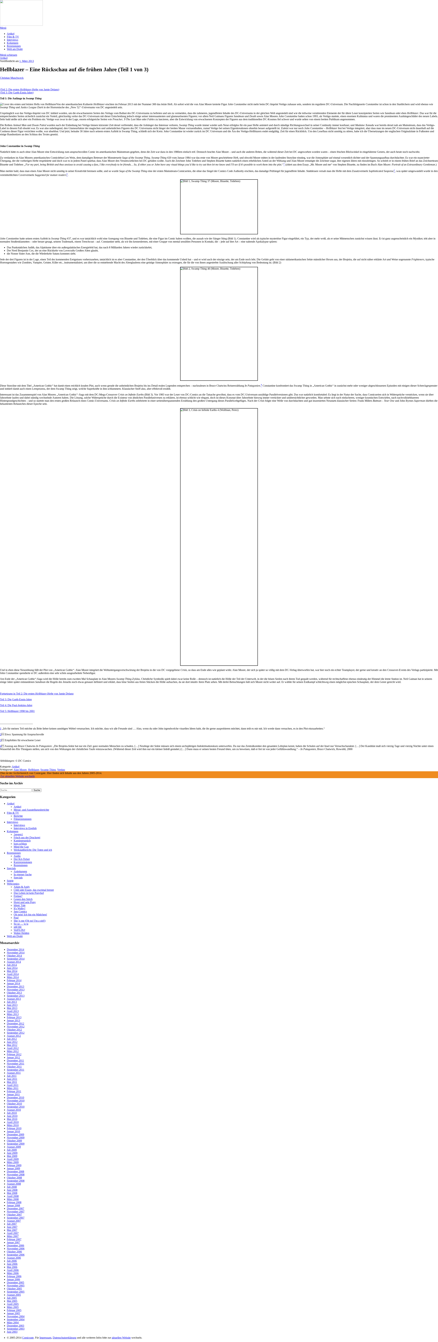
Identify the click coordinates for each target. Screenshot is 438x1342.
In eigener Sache (23, 874)
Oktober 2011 (14, 1066)
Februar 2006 (14, 1276)
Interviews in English (25, 828)
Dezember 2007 (15, 1208)
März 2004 (13, 1322)
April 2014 (13, 974)
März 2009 (13, 1162)
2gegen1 (18, 834)
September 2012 (15, 1032)
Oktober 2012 (14, 1029)
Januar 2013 (13, 1020)
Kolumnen (12, 42)
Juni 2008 (12, 1190)
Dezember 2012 (15, 1023)
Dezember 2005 (15, 1282)
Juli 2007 (12, 1223)
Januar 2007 (13, 1242)
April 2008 (13, 1196)
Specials (11, 868)
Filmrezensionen (22, 819)
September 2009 (15, 1143)
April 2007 (13, 1233)
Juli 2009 (12, 1149)
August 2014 (14, 961)
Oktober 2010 (14, 1103)
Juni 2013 (12, 1005)
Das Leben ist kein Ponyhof (29, 893)
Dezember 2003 (15, 1325)
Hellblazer (33, 769)
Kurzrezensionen (23, 862)
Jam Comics (20, 911)
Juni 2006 (12, 1264)
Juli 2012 (12, 1038)
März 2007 (13, 1236)
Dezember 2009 (15, 1134)
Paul (16, 917)
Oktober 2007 (14, 1214)
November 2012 (15, 1026)
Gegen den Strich (23, 899)
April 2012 (13, 1048)
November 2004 (15, 1316)
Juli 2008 (12, 1186)
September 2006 (15, 1254)
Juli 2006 (12, 1260)
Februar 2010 (14, 1128)
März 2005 (13, 1307)
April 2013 (13, 1011)
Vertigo (61, 769)
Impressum (45, 1337)
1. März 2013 (26, 61)
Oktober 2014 (14, 955)
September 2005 (15, 1291)
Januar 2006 (13, 1279)
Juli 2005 (12, 1297)
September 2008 (15, 1180)
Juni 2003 (12, 1331)
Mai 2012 (12, 1045)
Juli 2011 (12, 1075)
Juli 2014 (12, 964)
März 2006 (13, 1273)
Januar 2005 (13, 1313)
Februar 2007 (14, 1239)
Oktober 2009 (14, 1140)
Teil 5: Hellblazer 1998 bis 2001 (17, 711)
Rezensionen (14, 46)
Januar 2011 (13, 1094)
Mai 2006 (12, 1267)
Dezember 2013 (15, 986)
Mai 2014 (12, 971)
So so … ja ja (21, 923)
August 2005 (14, 1294)
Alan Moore (20, 769)
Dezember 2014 (15, 949)
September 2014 (15, 958)
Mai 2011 (12, 1082)
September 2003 (15, 1328)
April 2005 (13, 1304)
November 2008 (15, 1174)
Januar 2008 (13, 1205)
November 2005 (15, 1285)
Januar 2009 (13, 1168)
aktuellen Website (121, 1337)
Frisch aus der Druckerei (27, 837)
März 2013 (13, 1014)
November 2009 (15, 1137)
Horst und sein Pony (25, 902)
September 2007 (15, 1217)
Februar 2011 (14, 1091)
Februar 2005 (14, 1310)
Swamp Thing (48, 769)
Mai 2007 (12, 1230)
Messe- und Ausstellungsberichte (31, 809)
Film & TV (13, 36)
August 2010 (14, 1109)
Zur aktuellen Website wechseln (17, 776)
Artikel (10, 33)
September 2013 (15, 995)
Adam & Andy (22, 886)
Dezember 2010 (15, 1097)
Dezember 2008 (15, 1171)
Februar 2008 (14, 1202)
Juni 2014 (12, 968)
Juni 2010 (12, 1116)
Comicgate (28, 1337)
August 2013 (14, 998)
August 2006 (14, 1257)
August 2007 (14, 1220)
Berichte (18, 815)
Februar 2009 (14, 1165)
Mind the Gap (21, 846)
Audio (17, 856)
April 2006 (13, 1270)
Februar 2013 (14, 1017)
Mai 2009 (12, 1156)
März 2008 (13, 1199)
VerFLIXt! (19, 930)
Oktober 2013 (14, 992)
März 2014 (13, 977)
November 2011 (15, 1063)
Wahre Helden (21, 933)
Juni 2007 (12, 1227)
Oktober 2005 (14, 1288)
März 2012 (13, 1051)
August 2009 (14, 1146)
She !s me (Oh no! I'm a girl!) (30, 920)
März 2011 (12, 1088)
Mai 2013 (12, 1008)
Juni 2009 (12, 1153)
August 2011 (14, 1072)
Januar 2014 (13, 983)
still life (18, 926)
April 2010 (13, 1122)
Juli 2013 (12, 1001)
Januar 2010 (13, 1131)
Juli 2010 (12, 1112)
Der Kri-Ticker (22, 859)
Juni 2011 (12, 1079)
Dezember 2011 (15, 1060)
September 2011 (15, 1069)
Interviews (12, 39)
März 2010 (13, 1125)
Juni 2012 (12, 1042)
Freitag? (18, 896)
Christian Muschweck (12, 77)
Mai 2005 (12, 1301)
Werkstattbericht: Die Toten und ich (33, 849)
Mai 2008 (12, 1193)
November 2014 (15, 952)
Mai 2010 (12, 1119)
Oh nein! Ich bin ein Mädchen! (30, 914)
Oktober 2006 (14, 1251)
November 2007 (15, 1211)
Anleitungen (20, 871)
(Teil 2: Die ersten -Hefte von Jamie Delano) (29, 89)
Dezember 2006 (15, 1245)
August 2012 (14, 1035)
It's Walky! (19, 908)
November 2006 (15, 1248)
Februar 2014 (14, 980)
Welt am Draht (15, 49)
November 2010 (15, 1100)
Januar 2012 (13, 1057)
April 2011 (12, 1085)
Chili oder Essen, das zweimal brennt (34, 889)
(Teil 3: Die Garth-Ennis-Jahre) (17, 92)
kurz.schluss (20, 843)
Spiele (10, 880)
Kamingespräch (22, 840)
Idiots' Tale (19, 905)
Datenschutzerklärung (64, 1337)
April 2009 (13, 1159)
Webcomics (13, 883)
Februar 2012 (14, 1054)
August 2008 (14, 1183)
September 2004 (15, 1319)
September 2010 (15, 1106)
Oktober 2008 (14, 1177)
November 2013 (15, 989)
